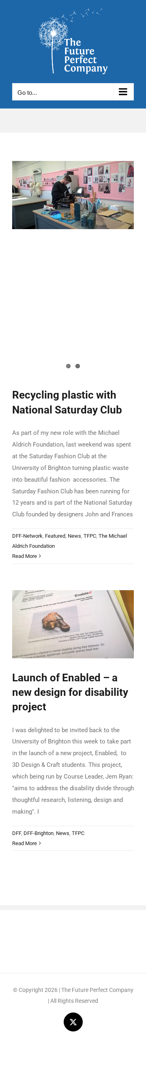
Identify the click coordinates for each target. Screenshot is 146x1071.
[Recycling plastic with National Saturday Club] (73, 195)
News (74, 536)
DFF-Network (27, 536)
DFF (16, 833)
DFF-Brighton (39, 833)
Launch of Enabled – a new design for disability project (70, 692)
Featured (55, 536)
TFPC (90, 536)
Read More (24, 556)
